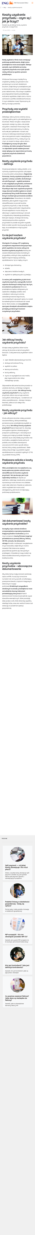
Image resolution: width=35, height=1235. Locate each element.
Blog (5, 7)
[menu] (32, 2)
